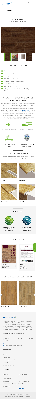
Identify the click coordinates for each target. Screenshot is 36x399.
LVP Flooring (6, 357)
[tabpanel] (10, 295)
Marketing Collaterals (9, 360)
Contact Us (21, 377)
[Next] (35, 295)
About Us (5, 374)
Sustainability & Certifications (7, 377)
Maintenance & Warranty (10, 383)
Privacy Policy (22, 383)
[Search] (28, 3)
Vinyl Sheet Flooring (8, 365)
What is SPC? (6, 386)
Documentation (22, 374)
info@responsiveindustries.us (13, 345)
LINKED (20, 388)
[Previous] (1, 295)
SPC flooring (25, 110)
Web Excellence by (23, 396)
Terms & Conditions (23, 381)
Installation (6, 381)
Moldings (5, 362)
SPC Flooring (6, 355)
